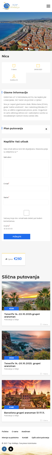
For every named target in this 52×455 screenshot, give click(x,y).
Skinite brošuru (46, 129)
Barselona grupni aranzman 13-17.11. (24, 412)
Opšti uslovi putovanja (40, 437)
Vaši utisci (7, 157)
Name (6, 197)
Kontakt (25, 437)
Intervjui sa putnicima (10, 437)
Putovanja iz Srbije (11, 319)
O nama (15, 431)
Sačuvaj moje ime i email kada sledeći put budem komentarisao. (23, 219)
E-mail (6, 183)
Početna (5, 431)
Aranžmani (26, 431)
